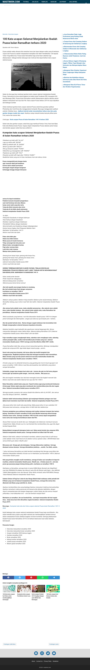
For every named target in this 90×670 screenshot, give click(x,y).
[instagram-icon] (42, 653)
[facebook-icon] (36, 653)
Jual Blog (35, 1)
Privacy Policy (47, 661)
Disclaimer (55, 661)
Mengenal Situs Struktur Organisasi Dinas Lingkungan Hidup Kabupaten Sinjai (74, 72)
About (33, 661)
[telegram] (54, 577)
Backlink (54, 1)
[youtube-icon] (54, 653)
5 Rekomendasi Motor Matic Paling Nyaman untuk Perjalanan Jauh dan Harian (74, 56)
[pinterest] (31, 577)
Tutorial (26, 1)
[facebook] (8, 577)
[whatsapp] (42, 577)
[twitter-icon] (48, 653)
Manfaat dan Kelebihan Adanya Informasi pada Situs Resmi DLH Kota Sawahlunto (75, 80)
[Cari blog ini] (86, 3)
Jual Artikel (73, 1)
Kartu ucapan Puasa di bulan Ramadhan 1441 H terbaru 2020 (29, 119)
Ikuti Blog (7, 5)
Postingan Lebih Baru (9, 644)
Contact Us (39, 661)
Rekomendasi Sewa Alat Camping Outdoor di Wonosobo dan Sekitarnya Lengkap (74, 49)
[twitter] (19, 577)
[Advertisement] (45, 18)
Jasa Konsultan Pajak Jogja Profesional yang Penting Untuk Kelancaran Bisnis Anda (73, 36)
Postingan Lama (53, 644)
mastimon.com (11, 1)
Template (44, 1)
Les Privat (63, 1)
